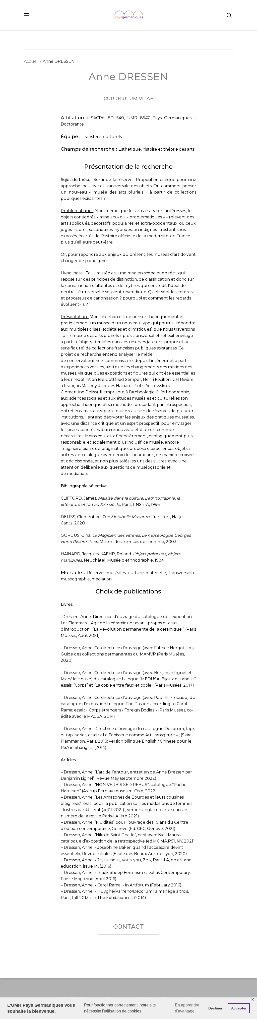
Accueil (31, 61)
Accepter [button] (238, 1008)
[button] (26, 15)
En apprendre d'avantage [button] (187, 1008)
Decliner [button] (215, 1008)
